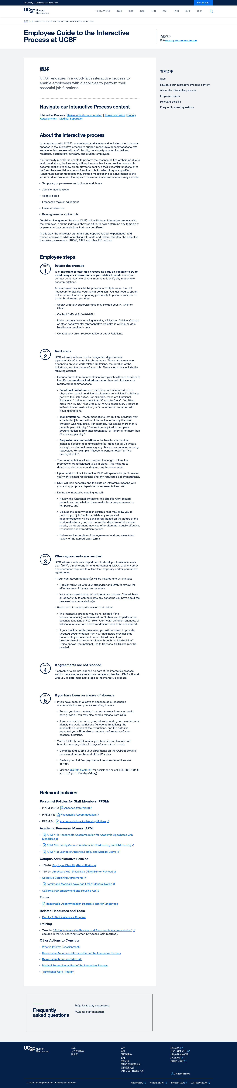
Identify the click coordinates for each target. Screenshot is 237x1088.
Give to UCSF (205, 4)
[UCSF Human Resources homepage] (37, 11)
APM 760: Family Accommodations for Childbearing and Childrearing (91, 844)
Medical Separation (71, 118)
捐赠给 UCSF (179, 1061)
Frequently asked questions (177, 107)
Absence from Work (78, 807)
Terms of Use (179, 1082)
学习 (165, 10)
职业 (188, 10)
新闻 (123, 1051)
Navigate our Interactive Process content (185, 84)
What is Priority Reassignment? (61, 946)
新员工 (74, 1054)
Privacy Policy (158, 1082)
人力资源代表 (77, 1051)
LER (154, 10)
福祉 (142, 10)
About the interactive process (178, 90)
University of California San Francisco (41, 4)
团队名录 (125, 1061)
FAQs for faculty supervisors (92, 1005)
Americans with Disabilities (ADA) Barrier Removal (84, 871)
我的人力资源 (103, 10)
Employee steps (170, 96)
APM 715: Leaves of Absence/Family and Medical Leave (83, 851)
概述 (163, 79)
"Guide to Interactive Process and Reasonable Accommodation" (94, 930)
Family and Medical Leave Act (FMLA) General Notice (81, 883)
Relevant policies (170, 101)
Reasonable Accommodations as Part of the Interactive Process (81, 953)
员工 (73, 1047)
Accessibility (138, 1082)
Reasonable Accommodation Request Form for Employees (82, 903)
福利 (119, 10)
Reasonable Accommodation (84, 115)
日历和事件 (126, 1054)
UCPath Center (81, 769)
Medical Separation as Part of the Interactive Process (75, 965)
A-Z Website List (200, 1082)
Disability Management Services (181, 40)
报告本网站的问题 (179, 1054)
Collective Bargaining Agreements (64, 877)
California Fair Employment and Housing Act (71, 890)
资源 (176, 10)
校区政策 (177, 1047)
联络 (123, 1057)
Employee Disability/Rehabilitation (74, 865)
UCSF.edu (177, 1057)
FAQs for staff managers (90, 1011)
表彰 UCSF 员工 (180, 1051)
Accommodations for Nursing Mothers (85, 821)
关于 (123, 1047)
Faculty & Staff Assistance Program (64, 917)
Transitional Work (115, 115)
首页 (26, 21)
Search (212, 11)
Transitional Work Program (58, 971)
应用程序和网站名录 (131, 1064)
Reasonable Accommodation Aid (62, 959)
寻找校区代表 (127, 1067)
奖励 (131, 10)
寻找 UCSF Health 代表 (132, 1070)
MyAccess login (182, 1073)
